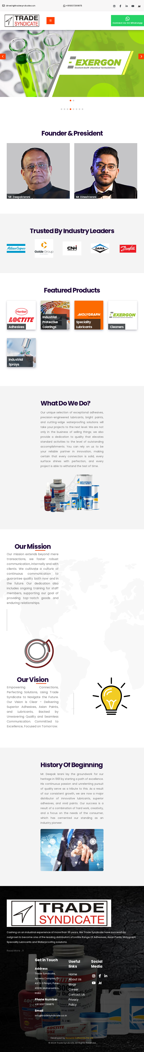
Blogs (72, 984)
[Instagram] (114, 6)
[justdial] (139, 6)
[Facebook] (120, 6)
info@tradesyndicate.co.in (51, 1015)
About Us (75, 979)
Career (73, 989)
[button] (70, 100)
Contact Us (77, 994)
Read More (18, 323)
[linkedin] (126, 6)
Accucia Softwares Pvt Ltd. (79, 1037)
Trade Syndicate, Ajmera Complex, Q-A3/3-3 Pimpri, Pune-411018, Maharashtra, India (47, 983)
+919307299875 (74, 5)
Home (73, 974)
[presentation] (3, 56)
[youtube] (132, 6)
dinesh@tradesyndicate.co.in (20, 5)
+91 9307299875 (44, 1004)
